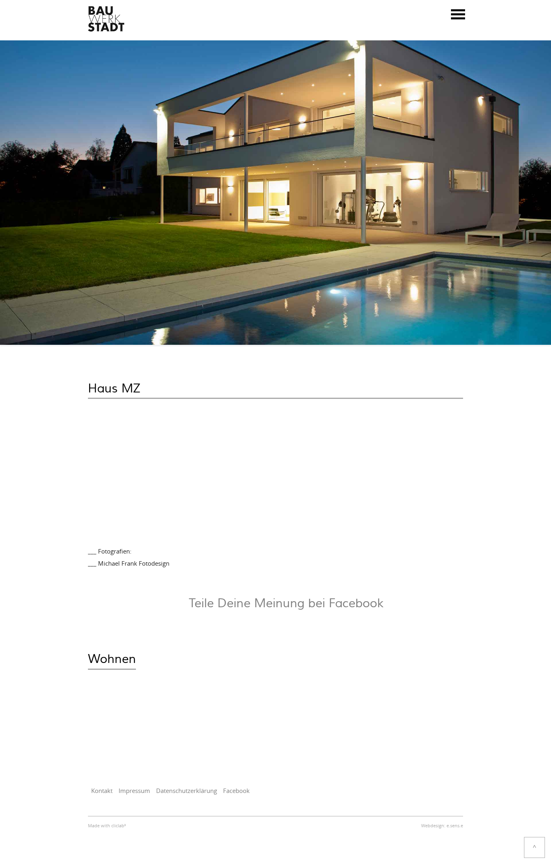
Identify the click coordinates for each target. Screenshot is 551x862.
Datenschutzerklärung (186, 791)
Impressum (134, 791)
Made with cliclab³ (107, 825)
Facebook (236, 791)
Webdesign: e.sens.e (442, 825)
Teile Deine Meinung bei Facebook (286, 603)
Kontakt (102, 791)
